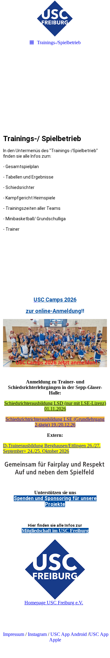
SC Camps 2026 (56, 299)
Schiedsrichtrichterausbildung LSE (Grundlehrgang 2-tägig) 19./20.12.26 (55, 422)
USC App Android (68, 634)
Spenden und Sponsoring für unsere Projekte (55, 501)
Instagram (37, 634)
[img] (55, 18)
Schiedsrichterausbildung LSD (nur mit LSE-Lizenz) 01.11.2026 (55, 406)
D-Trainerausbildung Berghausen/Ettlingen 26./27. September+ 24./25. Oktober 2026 (52, 448)
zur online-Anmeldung (53, 311)
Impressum (13, 634)
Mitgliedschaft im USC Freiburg (55, 530)
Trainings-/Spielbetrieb (59, 42)
